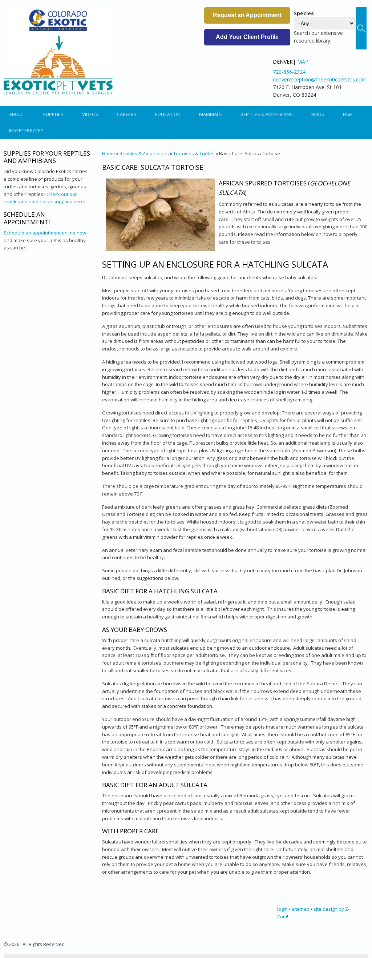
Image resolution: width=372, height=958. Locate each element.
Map (302, 61)
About (16, 114)
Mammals (210, 114)
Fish (347, 114)
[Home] (58, 50)
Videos (90, 114)
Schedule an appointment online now (45, 232)
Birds (317, 114)
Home (108, 153)
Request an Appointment (247, 15)
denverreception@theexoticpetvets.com (320, 79)
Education (168, 114)
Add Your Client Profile (247, 37)
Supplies (53, 114)
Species (304, 13)
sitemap (301, 909)
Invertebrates (26, 130)
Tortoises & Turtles (194, 153)
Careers (127, 114)
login (282, 909)
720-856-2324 (289, 71)
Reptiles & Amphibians (266, 114)
